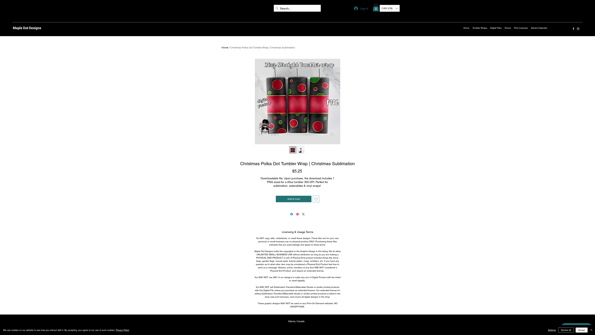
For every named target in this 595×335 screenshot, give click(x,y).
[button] (376, 7)
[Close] (591, 330)
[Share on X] (303, 214)
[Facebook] (573, 28)
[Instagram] (578, 28)
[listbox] (390, 8)
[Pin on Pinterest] (297, 214)
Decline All (566, 330)
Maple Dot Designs (27, 28)
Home (225, 47)
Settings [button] (552, 330)
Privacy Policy (122, 330)
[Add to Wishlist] (316, 199)
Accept (581, 330)
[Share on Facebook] (291, 214)
